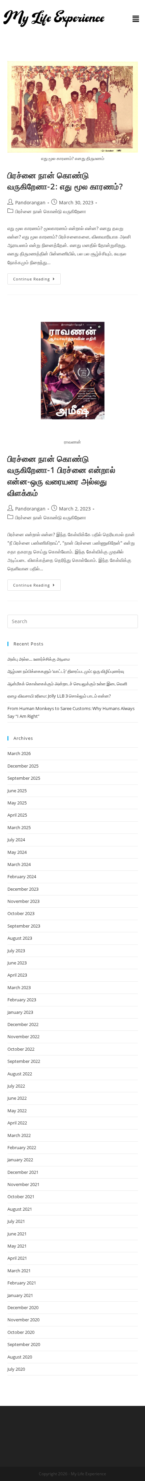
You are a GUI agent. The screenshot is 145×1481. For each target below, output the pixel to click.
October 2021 (20, 1196)
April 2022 (17, 1123)
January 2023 (20, 1012)
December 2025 (22, 766)
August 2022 (19, 1074)
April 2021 (17, 1258)
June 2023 (17, 963)
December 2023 (22, 889)
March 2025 (19, 827)
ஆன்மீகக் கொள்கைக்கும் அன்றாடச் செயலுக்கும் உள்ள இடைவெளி (67, 684)
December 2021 (22, 1172)
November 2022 (23, 1036)
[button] (136, 18)
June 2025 (17, 791)
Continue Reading (37, 277)
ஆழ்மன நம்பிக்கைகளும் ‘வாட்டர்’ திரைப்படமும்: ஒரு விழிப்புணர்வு (65, 671)
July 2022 (16, 1086)
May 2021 (17, 1246)
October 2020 (20, 1332)
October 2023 (20, 913)
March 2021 (19, 1271)
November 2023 (23, 901)
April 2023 (17, 975)
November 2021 (23, 1184)
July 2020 (16, 1369)
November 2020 (23, 1320)
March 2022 (19, 1135)
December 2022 (22, 1024)
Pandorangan (30, 202)
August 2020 (19, 1357)
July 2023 (16, 951)
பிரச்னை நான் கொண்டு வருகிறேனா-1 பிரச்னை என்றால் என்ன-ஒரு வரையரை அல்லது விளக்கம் (61, 475)
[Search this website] (72, 621)
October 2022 (20, 1049)
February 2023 (21, 1000)
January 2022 (20, 1160)
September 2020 (23, 1344)
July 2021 (16, 1221)
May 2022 (17, 1111)
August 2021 (19, 1209)
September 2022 (23, 1061)
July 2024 (16, 840)
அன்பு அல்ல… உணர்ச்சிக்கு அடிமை (38, 659)
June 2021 (17, 1234)
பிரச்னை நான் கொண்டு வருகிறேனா (50, 211)
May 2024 (17, 852)
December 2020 (22, 1307)
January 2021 (20, 1295)
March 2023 (19, 987)
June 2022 (17, 1098)
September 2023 (23, 926)
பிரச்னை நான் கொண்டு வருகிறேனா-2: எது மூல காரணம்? (65, 180)
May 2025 (17, 803)
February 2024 (21, 876)
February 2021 (21, 1283)
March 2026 (19, 753)
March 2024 (19, 864)
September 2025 (23, 778)
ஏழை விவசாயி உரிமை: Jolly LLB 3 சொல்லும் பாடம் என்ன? (59, 696)
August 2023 (19, 938)
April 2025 (17, 815)
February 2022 (21, 1147)
